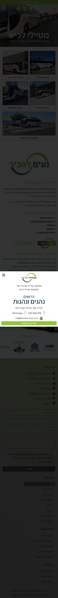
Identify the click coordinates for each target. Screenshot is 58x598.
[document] (29, 299)
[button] (4, 275)
